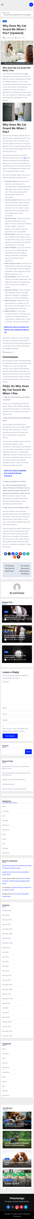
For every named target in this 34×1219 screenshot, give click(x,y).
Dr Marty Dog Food (8, 784)
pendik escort (6, 872)
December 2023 (7, 929)
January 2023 (6, 980)
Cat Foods (5, 811)
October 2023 (6, 938)
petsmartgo (11, 37)
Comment (6, 681)
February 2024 (7, 920)
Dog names (6, 830)
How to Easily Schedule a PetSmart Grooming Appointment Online (16, 881)
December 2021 (7, 1031)
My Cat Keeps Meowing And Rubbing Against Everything (14, 636)
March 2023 (6, 971)
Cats (4, 21)
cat (26, 74)
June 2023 (5, 957)
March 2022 (6, 1017)
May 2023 (5, 961)
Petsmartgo (17, 1198)
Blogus (26, 1214)
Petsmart (5, 848)
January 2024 (6, 924)
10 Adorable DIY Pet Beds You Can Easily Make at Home (16, 1125)
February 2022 (7, 1022)
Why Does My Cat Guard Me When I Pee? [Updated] (14, 29)
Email (5, 714)
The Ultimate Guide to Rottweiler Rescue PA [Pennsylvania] (17, 1144)
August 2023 (6, 947)
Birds (3, 806)
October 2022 (6, 994)
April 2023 (5, 966)
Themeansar (17, 1216)
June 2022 (5, 1012)
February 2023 (7, 975)
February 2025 (7, 910)
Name (5, 708)
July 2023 (5, 952)
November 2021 (7, 1036)
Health (4, 839)
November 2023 (7, 933)
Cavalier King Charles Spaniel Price (13, 779)
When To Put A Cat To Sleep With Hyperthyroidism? (16, 616)
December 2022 (7, 984)
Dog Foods (5, 825)
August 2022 (6, 1003)
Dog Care (5, 820)
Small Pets (5, 853)
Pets (3, 843)
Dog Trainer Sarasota (8, 865)
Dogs (4, 834)
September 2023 (7, 943)
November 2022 (7, 989)
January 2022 (6, 1026)
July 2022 (5, 1008)
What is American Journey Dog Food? (14, 789)
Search (5, 746)
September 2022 (7, 998)
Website (5, 720)
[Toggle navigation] (2, 5)
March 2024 (6, 915)
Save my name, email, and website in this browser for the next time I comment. (15, 730)
